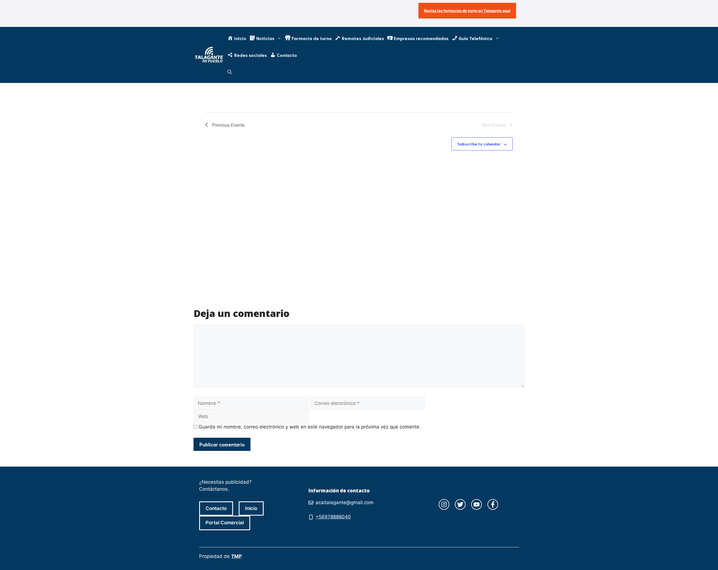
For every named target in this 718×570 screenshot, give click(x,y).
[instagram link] (444, 504)
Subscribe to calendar (479, 143)
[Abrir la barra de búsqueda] (230, 71)
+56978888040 (333, 517)
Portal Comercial (225, 522)
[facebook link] (492, 504)
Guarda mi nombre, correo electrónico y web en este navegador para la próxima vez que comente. (310, 427)
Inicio (251, 508)
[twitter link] (460, 504)
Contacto (216, 508)
